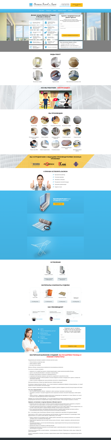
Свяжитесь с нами (58, 203)
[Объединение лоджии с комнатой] (34, 131)
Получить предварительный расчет (70, 35)
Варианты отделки (62, 10)
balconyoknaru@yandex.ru (65, 6)
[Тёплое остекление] (55, 62)
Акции (54, 10)
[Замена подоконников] (45, 143)
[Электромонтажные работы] (77, 143)
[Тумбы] (77, 119)
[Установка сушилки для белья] (66, 142)
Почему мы (48, 10)
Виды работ (41, 10)
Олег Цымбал (39, 318)
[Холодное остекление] (37, 62)
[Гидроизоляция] (55, 75)
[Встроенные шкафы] (37, 75)
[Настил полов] (34, 119)
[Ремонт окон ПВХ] (34, 143)
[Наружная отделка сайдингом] (56, 131)
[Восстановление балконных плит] (74, 75)
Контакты (70, 10)
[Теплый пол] (45, 119)
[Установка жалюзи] (56, 143)
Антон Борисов (57, 318)
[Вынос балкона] (45, 131)
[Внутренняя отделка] (74, 62)
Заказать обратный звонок (77, 5)
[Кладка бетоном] (77, 131)
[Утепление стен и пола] (56, 119)
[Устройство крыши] (66, 131)
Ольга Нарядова (74, 320)
